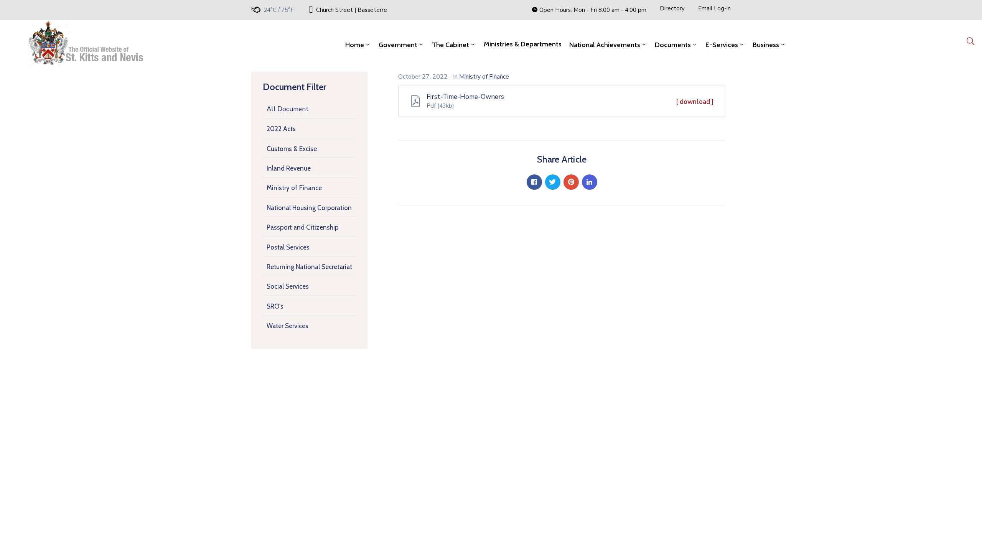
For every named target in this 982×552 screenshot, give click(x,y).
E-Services (721, 45)
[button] (589, 10)
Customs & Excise (292, 149)
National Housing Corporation (309, 208)
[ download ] (695, 101)
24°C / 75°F (279, 10)
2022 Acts (281, 129)
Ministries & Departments (523, 44)
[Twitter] (552, 182)
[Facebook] (534, 182)
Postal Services (288, 247)
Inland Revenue (289, 168)
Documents (673, 45)
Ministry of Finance (294, 188)
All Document (288, 109)
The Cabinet (450, 45)
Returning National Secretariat (309, 267)
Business (766, 45)
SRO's (275, 306)
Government (398, 45)
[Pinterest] (571, 182)
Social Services (288, 286)
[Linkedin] (589, 182)
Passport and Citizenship (303, 227)
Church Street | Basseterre (351, 10)
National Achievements (604, 45)
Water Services (287, 326)
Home (354, 45)
